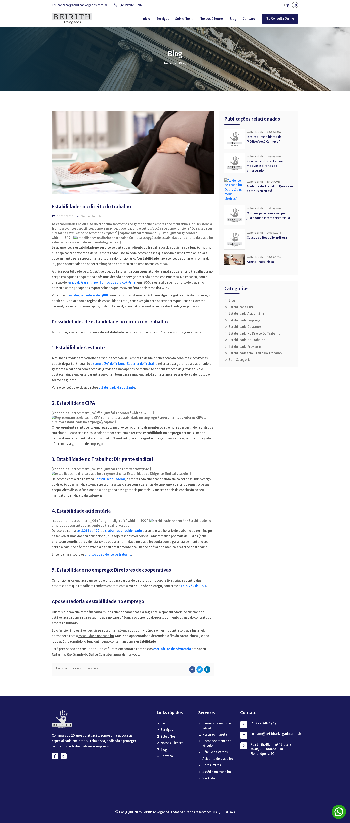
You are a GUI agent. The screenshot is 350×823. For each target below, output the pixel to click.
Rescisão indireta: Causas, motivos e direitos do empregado (266, 165)
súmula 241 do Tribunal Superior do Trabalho (125, 364)
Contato (249, 19)
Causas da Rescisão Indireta (267, 237)
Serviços (162, 19)
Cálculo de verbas (215, 752)
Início (146, 19)
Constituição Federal (110, 479)
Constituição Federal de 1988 (86, 295)
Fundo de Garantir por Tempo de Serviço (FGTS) (102, 282)
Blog (233, 19)
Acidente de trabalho (217, 759)
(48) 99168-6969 (131, 5)
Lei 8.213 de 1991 (88, 531)
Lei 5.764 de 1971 (193, 586)
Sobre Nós (183, 19)
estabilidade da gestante (117, 387)
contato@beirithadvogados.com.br (82, 5)
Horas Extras (211, 765)
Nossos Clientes (212, 19)
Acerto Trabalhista (260, 262)
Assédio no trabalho (216, 772)
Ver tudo (208, 778)
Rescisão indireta (214, 734)
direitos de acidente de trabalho (108, 554)
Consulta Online (282, 18)
